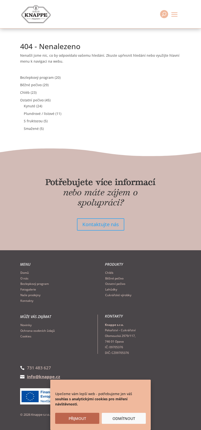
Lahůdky (111, 289)
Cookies (25, 336)
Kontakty (26, 301)
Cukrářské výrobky (118, 295)
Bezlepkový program (34, 284)
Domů (24, 273)
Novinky (26, 325)
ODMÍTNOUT (124, 418)
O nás (24, 278)
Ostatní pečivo (115, 284)
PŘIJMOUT (77, 418)
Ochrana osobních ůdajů (37, 331)
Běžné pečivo (114, 278)
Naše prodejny (30, 295)
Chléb (109, 273)
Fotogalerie (28, 289)
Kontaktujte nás (100, 224)
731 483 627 (39, 368)
